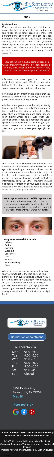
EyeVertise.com (45, 449)
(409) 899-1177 (23, 405)
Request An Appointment (27, 337)
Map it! (18, 396)
